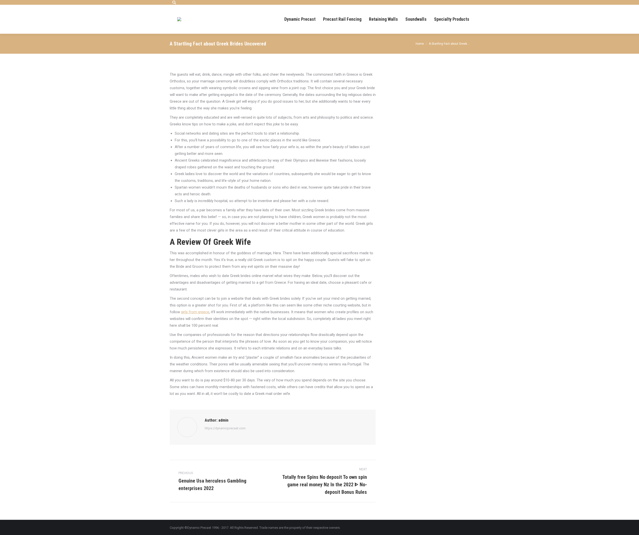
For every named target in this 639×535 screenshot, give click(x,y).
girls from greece (195, 312)
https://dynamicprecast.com (225, 428)
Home (420, 43)
